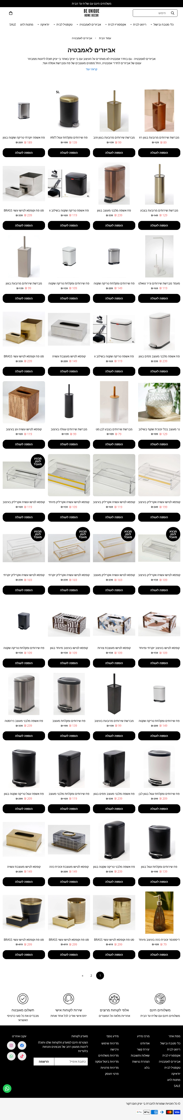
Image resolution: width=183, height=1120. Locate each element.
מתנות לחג (26, 24)
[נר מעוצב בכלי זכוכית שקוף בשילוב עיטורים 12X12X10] (159, 402)
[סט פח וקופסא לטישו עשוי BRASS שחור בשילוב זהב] (24, 913)
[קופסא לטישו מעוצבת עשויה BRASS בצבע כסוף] (69, 329)
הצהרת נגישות (141, 1062)
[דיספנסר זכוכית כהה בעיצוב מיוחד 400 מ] (159, 913)
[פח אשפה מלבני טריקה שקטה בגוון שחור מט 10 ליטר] (114, 840)
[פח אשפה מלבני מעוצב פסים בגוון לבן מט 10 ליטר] (159, 329)
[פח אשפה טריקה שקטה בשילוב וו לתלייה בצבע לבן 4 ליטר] (114, 329)
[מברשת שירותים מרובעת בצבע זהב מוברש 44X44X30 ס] (159, 184)
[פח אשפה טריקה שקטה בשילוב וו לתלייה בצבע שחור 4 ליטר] (69, 184)
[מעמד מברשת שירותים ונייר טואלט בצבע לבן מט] (159, 256)
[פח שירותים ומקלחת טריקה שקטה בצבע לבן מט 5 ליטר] (159, 694)
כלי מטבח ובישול (164, 24)
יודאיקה (44, 24)
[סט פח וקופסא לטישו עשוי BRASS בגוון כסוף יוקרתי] (24, 184)
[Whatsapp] (11, 1056)
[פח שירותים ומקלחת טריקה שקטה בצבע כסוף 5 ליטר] (114, 256)
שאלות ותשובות (140, 1055)
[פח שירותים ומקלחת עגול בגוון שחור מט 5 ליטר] (159, 840)
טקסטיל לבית (64, 24)
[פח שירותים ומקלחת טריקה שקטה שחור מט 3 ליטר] (24, 621)
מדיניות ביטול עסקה (107, 1062)
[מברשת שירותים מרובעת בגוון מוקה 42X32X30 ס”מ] (24, 256)
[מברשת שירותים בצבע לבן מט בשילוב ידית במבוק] (114, 402)
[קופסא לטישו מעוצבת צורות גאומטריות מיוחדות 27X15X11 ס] (114, 621)
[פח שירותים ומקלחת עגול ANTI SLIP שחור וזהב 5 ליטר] (69, 111)
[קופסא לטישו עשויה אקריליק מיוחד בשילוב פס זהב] (69, 475)
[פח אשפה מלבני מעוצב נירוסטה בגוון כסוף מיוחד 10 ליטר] (24, 694)
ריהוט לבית (139, 24)
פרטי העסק (112, 1074)
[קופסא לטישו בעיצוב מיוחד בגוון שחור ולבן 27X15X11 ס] (69, 621)
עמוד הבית (105, 38)
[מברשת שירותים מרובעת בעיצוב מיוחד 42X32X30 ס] (114, 694)
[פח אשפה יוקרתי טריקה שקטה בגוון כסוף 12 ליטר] (24, 111)
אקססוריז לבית (117, 24)
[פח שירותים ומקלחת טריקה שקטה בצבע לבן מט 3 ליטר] (69, 256)
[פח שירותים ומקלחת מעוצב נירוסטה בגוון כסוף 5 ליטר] (69, 694)
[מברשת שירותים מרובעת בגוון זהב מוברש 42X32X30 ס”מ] (114, 111)
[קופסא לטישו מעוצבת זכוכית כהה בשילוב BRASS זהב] (69, 840)
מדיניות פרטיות (110, 1068)
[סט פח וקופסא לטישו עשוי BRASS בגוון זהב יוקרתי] (24, 329)
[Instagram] (11, 1045)
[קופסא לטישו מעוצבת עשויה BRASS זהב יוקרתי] (24, 840)
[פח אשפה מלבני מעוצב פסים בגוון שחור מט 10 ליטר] (114, 767)
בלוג (147, 1068)
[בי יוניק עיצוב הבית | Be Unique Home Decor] (91, 13)
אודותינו (145, 1043)
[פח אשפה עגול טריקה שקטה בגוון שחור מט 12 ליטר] (24, 767)
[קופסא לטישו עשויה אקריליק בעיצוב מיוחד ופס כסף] (24, 475)
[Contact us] (7, 1088)
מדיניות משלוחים (108, 1055)
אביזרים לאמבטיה (90, 24)
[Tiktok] (22, 1056)
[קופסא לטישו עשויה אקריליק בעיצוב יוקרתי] (114, 475)
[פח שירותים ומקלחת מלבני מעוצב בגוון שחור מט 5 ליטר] (69, 767)
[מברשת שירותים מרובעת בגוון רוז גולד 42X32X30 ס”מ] (159, 111)
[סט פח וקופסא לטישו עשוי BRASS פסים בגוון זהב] (114, 913)
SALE (12, 24)
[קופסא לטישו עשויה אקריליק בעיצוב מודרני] (159, 548)
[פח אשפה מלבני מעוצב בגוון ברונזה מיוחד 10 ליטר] (114, 184)
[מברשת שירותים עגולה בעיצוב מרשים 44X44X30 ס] (69, 402)
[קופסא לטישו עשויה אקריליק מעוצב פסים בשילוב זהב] (114, 548)
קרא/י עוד (91, 69)
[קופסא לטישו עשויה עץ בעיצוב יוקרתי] (24, 402)
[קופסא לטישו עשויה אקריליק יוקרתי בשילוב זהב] (69, 548)
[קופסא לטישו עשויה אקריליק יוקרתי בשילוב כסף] (24, 548)
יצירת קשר (143, 1049)
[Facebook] (22, 1045)
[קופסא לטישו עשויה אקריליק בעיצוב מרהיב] (159, 475)
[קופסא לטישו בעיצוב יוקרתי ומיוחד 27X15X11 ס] (159, 621)
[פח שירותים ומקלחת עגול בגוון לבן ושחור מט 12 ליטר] (159, 767)
